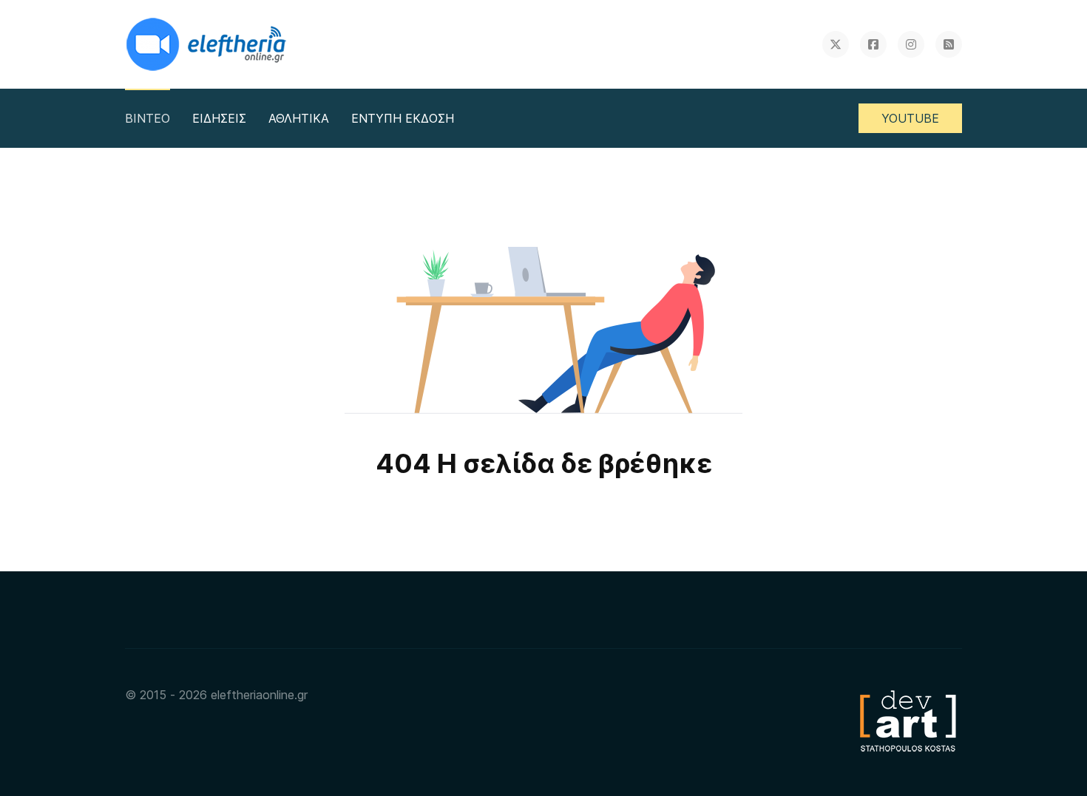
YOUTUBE (910, 118)
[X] (835, 44)
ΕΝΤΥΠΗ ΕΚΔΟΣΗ (402, 118)
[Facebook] (873, 44)
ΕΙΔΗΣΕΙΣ (219, 118)
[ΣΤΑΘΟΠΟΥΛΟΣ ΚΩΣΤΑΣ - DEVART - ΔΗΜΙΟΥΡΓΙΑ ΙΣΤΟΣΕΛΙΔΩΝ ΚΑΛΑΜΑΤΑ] (906, 719)
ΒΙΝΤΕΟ (147, 118)
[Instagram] (911, 44)
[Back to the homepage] (208, 44)
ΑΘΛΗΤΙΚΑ (298, 118)
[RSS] (948, 44)
